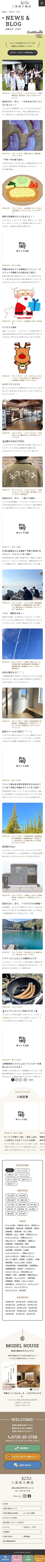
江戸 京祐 (10, 1204)
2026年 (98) (9, 1301)
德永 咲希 (22, 1204)
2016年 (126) (22, 1311)
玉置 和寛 (20, 1209)
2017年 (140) (10, 1311)
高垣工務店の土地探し (11, 1513)
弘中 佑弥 (22, 1214)
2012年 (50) (30, 1314)
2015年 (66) (32, 1311)
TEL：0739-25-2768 (22, 1491)
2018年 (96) (32, 1308)
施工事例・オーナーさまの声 (13, 1522)
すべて (9, 1170)
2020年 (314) (10, 1308)
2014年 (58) (9, 1314)
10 (25, 1080)
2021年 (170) (32, 1304)
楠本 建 (10, 1209)
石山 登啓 (10, 1195)
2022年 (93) (21, 1304)
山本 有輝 (22, 1195)
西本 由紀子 (11, 1200)
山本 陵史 (32, 1209)
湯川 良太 (33, 1204)
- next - (31, 1080)
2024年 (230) (32, 1301)
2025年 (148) (21, 1301)
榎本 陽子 (10, 1214)
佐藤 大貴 (23, 1200)
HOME (4, 12)
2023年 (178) (10, 1304)
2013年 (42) (20, 1314)
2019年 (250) (22, 1308)
